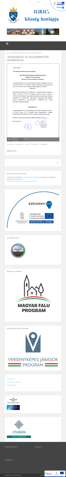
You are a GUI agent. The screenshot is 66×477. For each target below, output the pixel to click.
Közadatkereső (11, 378)
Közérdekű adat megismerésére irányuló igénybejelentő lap (21, 181)
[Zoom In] (22, 139)
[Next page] (11, 139)
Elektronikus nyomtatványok (14, 382)
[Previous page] (8, 139)
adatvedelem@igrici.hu (28, 177)
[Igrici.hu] (33, 15)
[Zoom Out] (20, 139)
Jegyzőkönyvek (44, 144)
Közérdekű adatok (11, 385)
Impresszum (38, 447)
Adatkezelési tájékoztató (11, 447)
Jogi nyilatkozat (9, 460)
